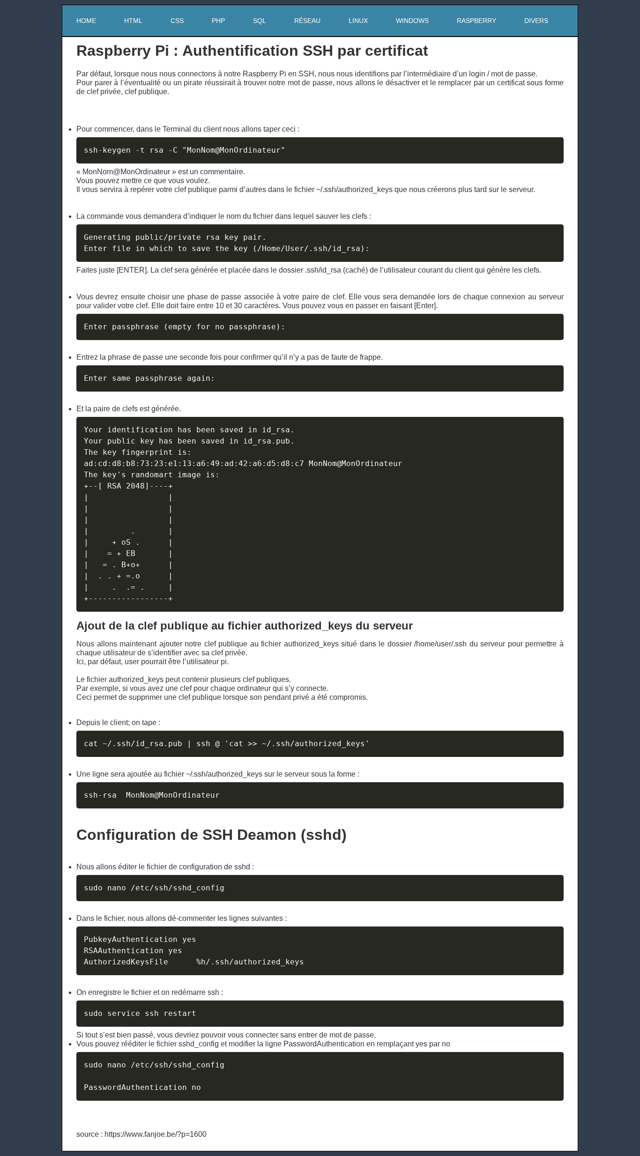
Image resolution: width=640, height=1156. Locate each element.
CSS (177, 20)
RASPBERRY (476, 20)
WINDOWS (412, 20)
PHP (218, 20)
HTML (133, 20)
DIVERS (536, 20)
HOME (86, 20)
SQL (259, 20)
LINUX (358, 20)
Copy (552, 144)
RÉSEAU (307, 20)
